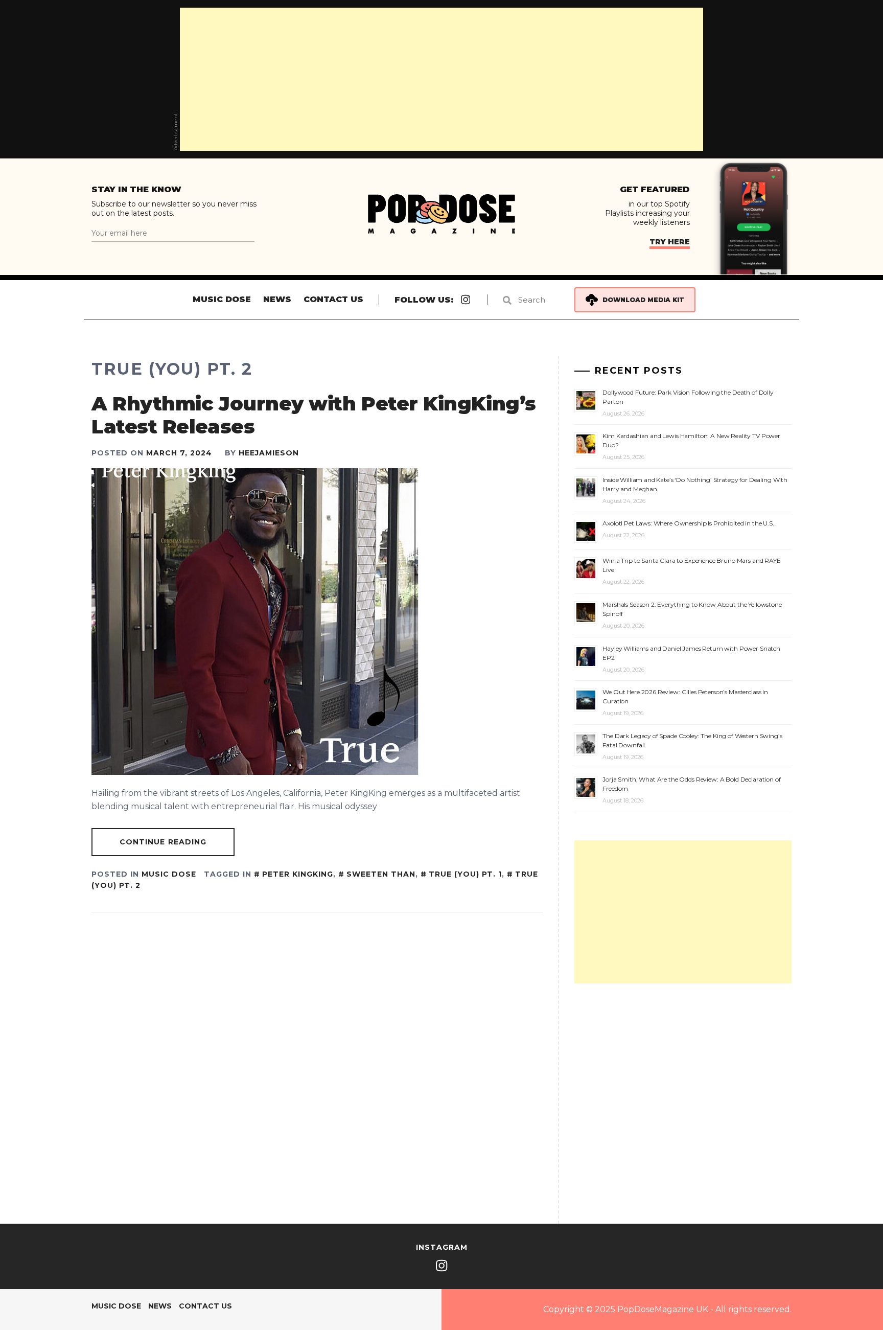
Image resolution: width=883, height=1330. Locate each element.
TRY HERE (669, 241)
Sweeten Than (380, 874)
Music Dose (222, 299)
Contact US (333, 299)
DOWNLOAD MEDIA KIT (643, 300)
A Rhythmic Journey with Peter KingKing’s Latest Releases (313, 415)
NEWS (277, 299)
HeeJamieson (269, 452)
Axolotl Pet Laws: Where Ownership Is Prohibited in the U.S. (688, 523)
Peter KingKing (297, 874)
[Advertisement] (441, 79)
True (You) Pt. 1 (465, 874)
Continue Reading (163, 841)
